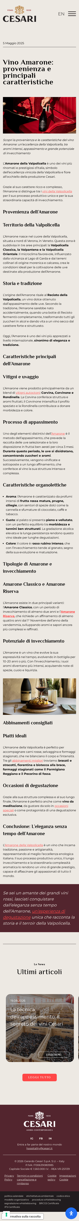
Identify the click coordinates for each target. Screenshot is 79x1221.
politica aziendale (13, 1196)
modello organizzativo (16, 1199)
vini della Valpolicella (57, 191)
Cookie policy (52, 1177)
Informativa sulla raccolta (23, 1216)
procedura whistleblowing (46, 1199)
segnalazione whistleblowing (20, 1203)
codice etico (63, 1196)
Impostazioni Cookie (67, 1177)
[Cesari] (19, 14)
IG (31, 1138)
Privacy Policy (9, 1177)
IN (50, 1138)
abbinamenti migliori (27, 760)
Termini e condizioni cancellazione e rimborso (30, 1179)
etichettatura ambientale (40, 1196)
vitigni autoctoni (28, 392)
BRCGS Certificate (49, 1203)
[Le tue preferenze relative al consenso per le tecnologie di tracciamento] (6, 1214)
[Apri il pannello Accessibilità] (71, 1213)
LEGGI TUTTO (39, 1077)
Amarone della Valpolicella (24, 845)
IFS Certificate (12, 1207)
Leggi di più (54, 1054)
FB (41, 1138)
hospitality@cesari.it (39, 1148)
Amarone (58, 433)
